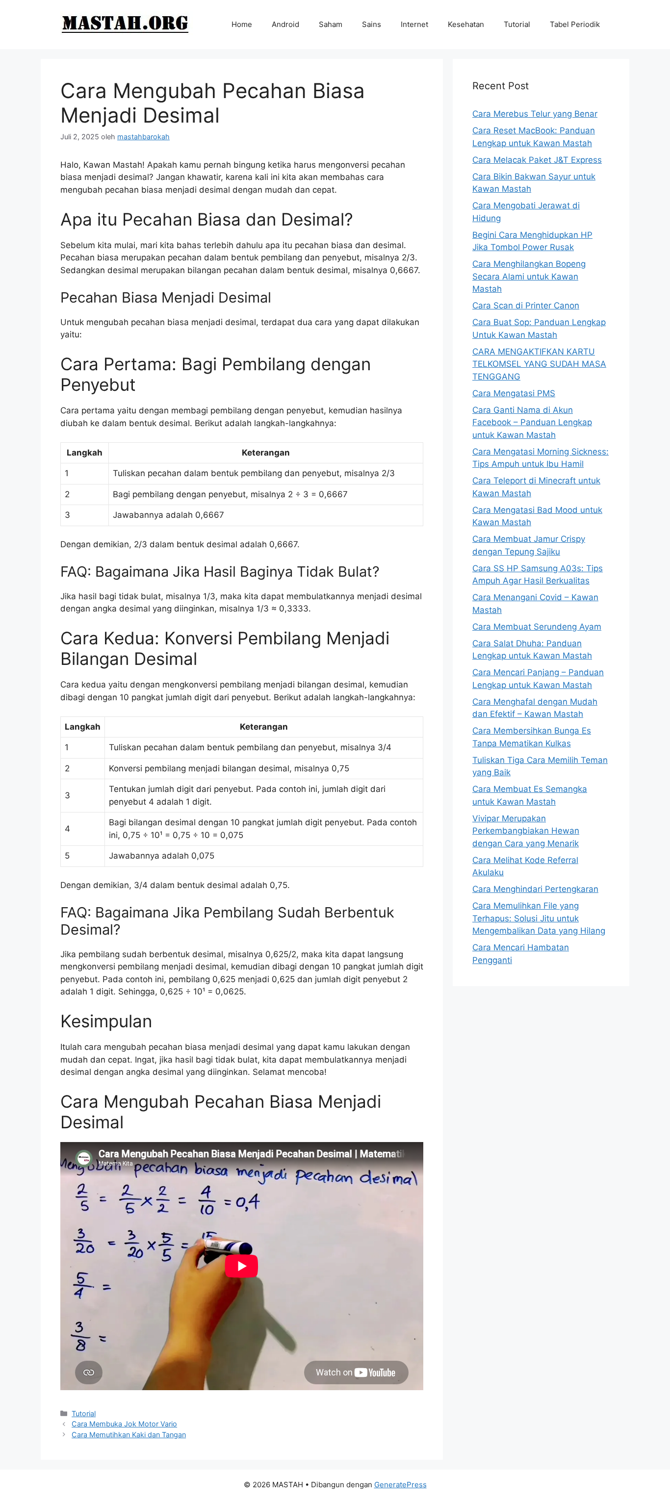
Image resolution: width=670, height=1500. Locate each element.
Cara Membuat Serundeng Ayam (536, 627)
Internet (414, 24)
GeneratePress (400, 1484)
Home (242, 24)
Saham (330, 24)
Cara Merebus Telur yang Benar (534, 114)
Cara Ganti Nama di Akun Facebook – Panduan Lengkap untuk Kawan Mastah (532, 422)
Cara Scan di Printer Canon (525, 305)
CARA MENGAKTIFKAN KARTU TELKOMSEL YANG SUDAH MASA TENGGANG (539, 364)
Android (285, 24)
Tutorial (517, 24)
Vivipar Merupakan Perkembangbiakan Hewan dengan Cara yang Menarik (525, 831)
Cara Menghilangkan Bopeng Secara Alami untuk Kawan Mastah (529, 276)
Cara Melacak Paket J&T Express (537, 160)
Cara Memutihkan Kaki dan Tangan (129, 1434)
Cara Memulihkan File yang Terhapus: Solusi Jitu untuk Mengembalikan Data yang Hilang (538, 918)
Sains (371, 24)
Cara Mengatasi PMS (513, 393)
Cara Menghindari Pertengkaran (535, 889)
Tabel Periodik (575, 24)
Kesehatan (466, 24)
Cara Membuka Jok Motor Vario (124, 1424)
